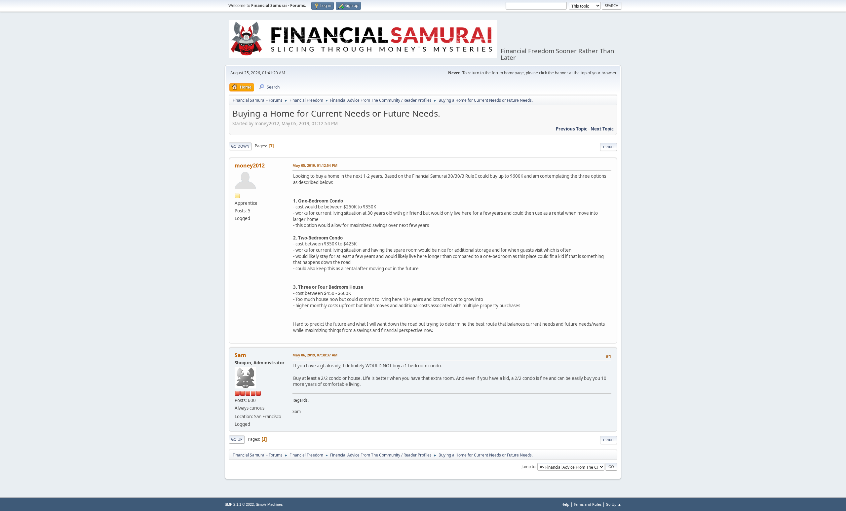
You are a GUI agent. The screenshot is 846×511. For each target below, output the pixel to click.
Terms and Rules (587, 504)
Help (565, 504)
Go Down (240, 146)
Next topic (602, 129)
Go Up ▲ (613, 504)
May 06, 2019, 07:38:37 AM (314, 354)
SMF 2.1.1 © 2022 (239, 504)
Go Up (237, 439)
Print (608, 146)
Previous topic (571, 129)
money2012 (250, 165)
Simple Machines (269, 504)
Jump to (528, 466)
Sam (240, 355)
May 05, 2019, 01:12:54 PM (314, 165)
